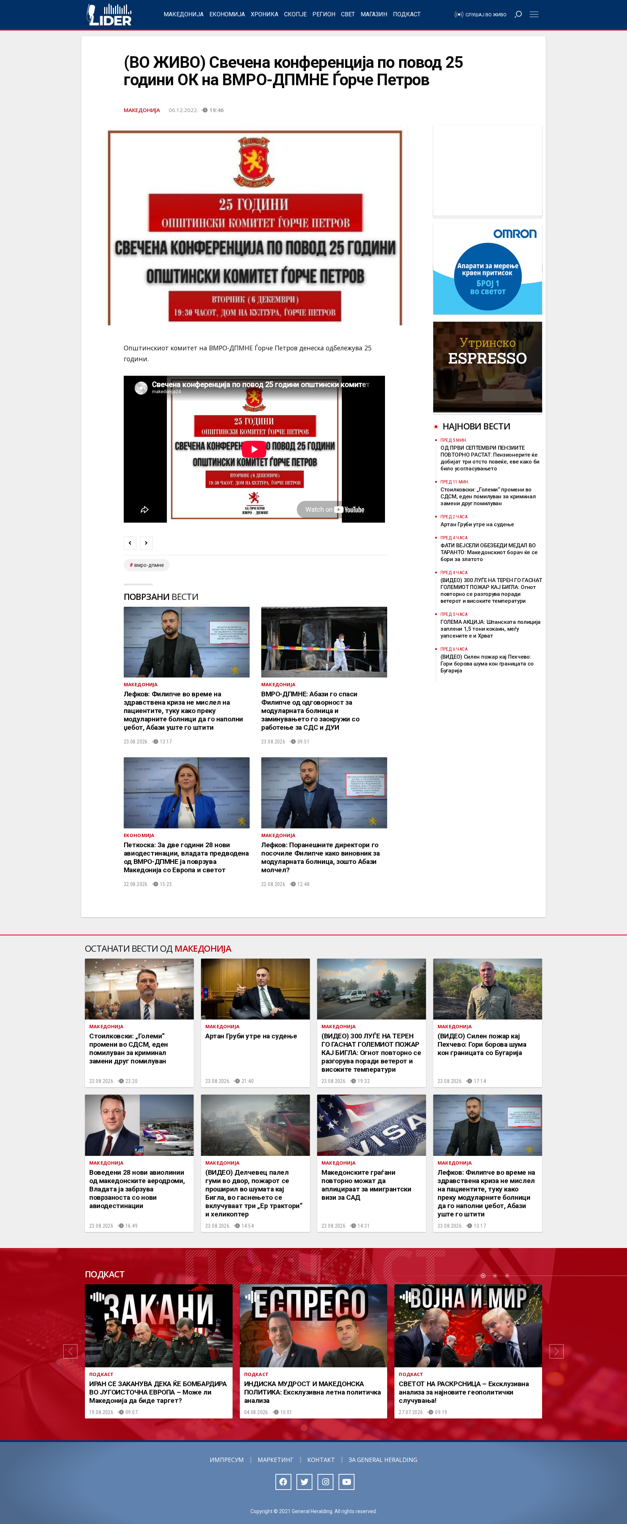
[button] (70, 1351)
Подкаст (407, 14)
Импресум (227, 1460)
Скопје (295, 14)
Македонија (184, 14)
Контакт (321, 1460)
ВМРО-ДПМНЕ (149, 565)
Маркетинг (276, 1460)
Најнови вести (476, 426)
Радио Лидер (109, 14)
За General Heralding (383, 1460)
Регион (323, 14)
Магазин (374, 14)
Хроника (264, 14)
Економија (227, 14)
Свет (348, 14)
